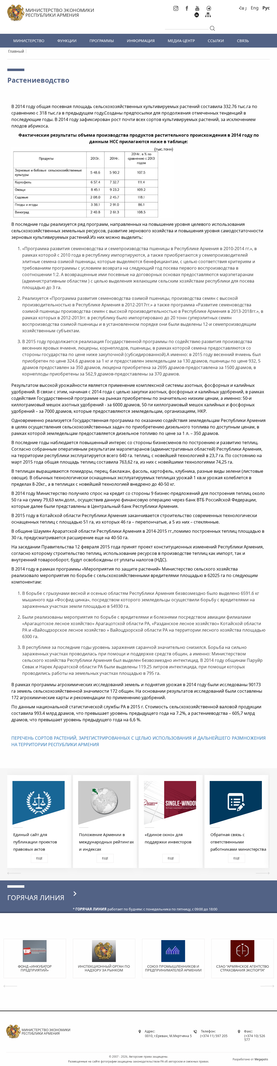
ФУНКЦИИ (67, 40)
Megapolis (261, 1059)
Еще (39, 858)
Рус (266, 8)
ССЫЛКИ (216, 40)
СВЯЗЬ (243, 40)
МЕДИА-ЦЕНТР (181, 40)
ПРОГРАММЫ (102, 40)
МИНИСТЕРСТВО (28, 40)
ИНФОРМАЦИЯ (141, 40)
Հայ (243, 8)
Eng (255, 8)
